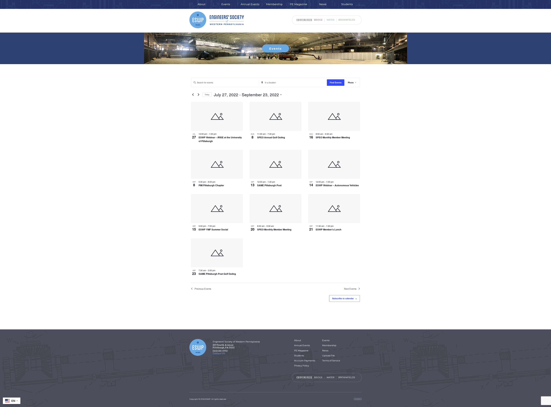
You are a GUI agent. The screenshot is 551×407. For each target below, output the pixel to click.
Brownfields (346, 20)
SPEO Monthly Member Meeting (333, 137)
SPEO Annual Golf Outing (271, 137)
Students (347, 4)
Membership (274, 4)
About (201, 4)
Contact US (219, 353)
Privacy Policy (301, 365)
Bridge (318, 20)
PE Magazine (298, 4)
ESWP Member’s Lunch (328, 229)
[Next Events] (198, 94)
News (322, 4)
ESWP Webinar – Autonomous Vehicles (337, 185)
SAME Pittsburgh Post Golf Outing (217, 273)
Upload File (328, 355)
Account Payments (304, 360)
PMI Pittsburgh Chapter (211, 185)
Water (330, 20)
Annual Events (250, 4)
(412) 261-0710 (220, 351)
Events (225, 4)
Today (207, 94)
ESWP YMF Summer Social (213, 229)
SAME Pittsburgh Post (269, 185)
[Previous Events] (193, 94)
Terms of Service (331, 360)
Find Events (336, 82)
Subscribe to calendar (343, 298)
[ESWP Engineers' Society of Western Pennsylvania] (216, 19)
